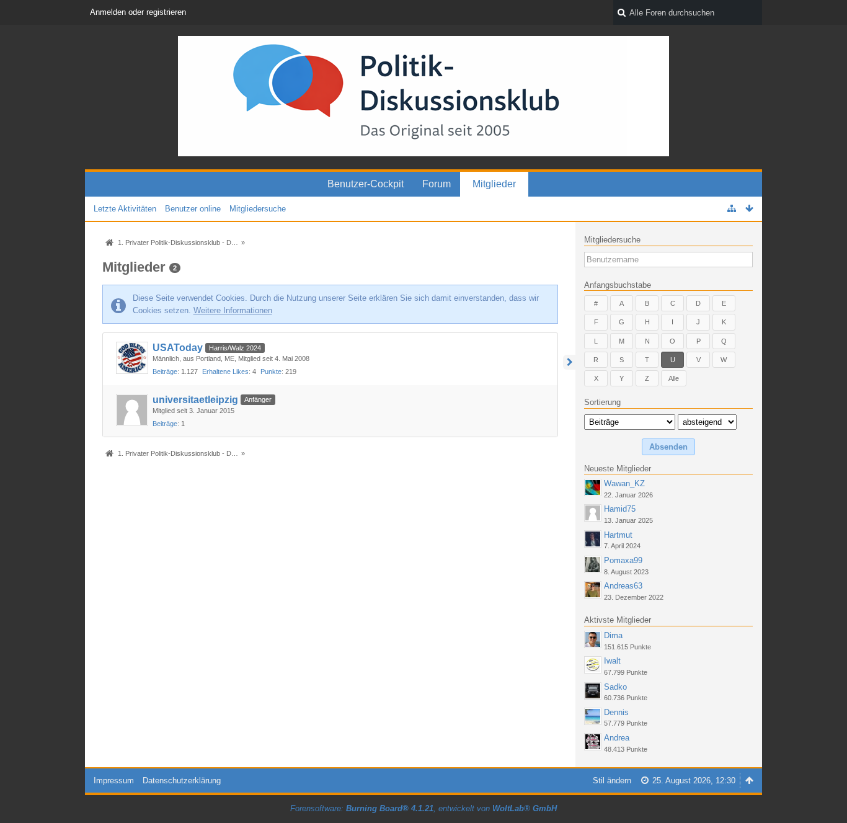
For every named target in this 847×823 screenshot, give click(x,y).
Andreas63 (623, 585)
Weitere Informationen (232, 310)
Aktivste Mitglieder (617, 620)
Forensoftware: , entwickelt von (423, 808)
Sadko (615, 687)
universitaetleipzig (195, 399)
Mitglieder (494, 184)
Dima (613, 635)
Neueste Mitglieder (617, 468)
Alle (673, 378)
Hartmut (618, 535)
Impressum (114, 780)
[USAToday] (132, 358)
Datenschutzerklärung (182, 780)
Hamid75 (620, 509)
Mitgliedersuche (612, 239)
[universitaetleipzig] (132, 410)
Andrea (616, 737)
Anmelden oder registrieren (138, 12)
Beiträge (165, 371)
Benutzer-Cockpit (365, 184)
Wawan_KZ (624, 483)
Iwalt (612, 660)
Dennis (616, 712)
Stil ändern (612, 780)
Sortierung (602, 402)
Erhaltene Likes (225, 371)
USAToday (178, 347)
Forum (436, 184)
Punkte (271, 371)
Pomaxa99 (623, 560)
